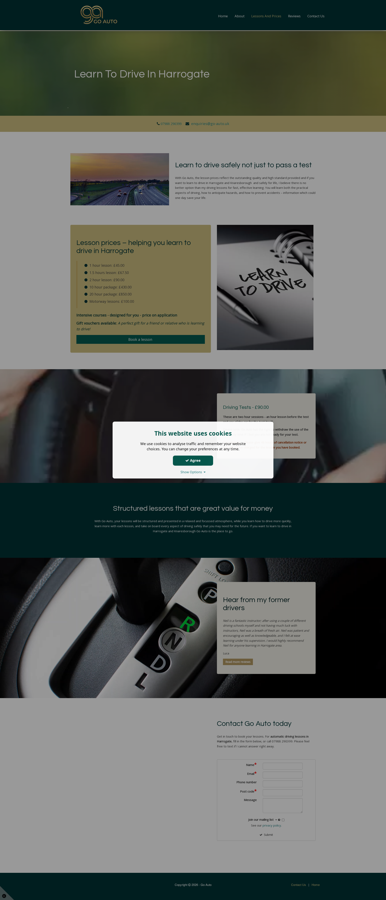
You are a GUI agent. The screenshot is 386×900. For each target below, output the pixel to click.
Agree (195, 460)
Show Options (192, 472)
